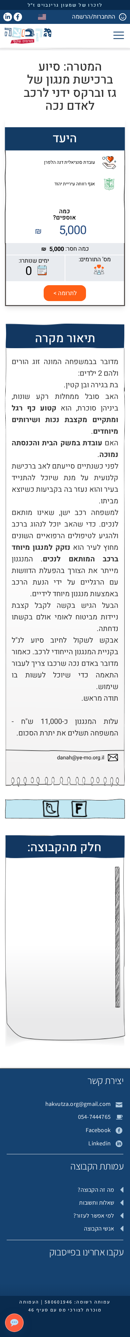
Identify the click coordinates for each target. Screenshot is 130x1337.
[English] (42, 16)
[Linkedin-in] (7, 17)
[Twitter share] (51, 808)
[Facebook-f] (18, 17)
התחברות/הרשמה (93, 16)
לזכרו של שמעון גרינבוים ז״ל (65, 5)
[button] (118, 35)
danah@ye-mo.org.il (80, 758)
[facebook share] (79, 808)
